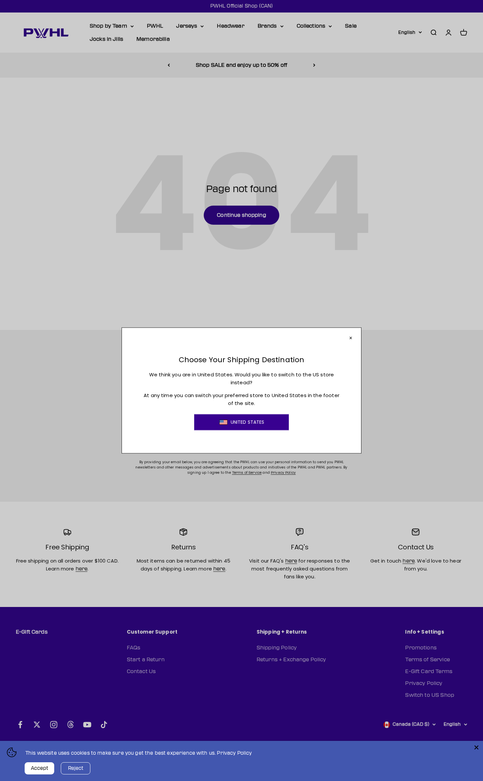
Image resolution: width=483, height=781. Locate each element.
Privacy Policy (234, 753)
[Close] (476, 747)
